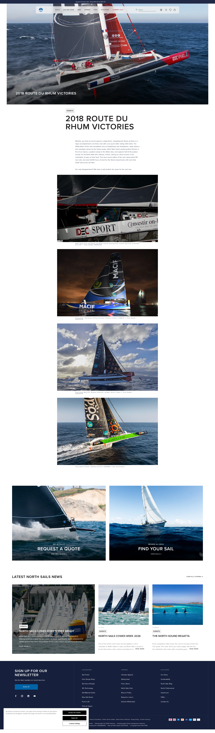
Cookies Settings (74, 723)
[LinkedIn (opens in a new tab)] (28, 696)
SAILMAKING (87, 670)
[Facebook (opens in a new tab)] (16, 696)
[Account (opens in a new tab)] (166, 10)
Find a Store (125, 684)
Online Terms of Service (123, 719)
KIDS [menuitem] (96, 10)
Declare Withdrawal (128, 702)
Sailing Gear (125, 679)
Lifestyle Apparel (127, 675)
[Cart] (174, 10)
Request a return (127, 697)
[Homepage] (41, 10)
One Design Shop (88, 679)
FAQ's (163, 697)
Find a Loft (85, 702)
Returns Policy (126, 693)
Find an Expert (87, 706)
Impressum (165, 693)
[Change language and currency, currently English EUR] (161, 9)
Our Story (164, 675)
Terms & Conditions (95, 719)
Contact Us (165, 702)
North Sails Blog (166, 684)
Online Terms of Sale (108, 719)
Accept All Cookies (74, 713)
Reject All (74, 718)
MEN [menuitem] (79, 10)
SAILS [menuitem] (57, 10)
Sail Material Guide (88, 693)
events (70, 111)
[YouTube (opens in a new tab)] (35, 696)
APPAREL (124, 670)
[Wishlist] (170, 10)
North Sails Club (127, 688)
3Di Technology (87, 688)
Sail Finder (85, 675)
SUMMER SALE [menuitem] (118, 10)
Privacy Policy (135, 719)
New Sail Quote (87, 697)
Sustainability (165, 679)
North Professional (167, 688)
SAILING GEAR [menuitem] (68, 10)
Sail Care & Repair (88, 684)
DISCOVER (165, 670)
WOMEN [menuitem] (87, 10)
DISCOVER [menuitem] (105, 10)
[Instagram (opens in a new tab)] (22, 696)
